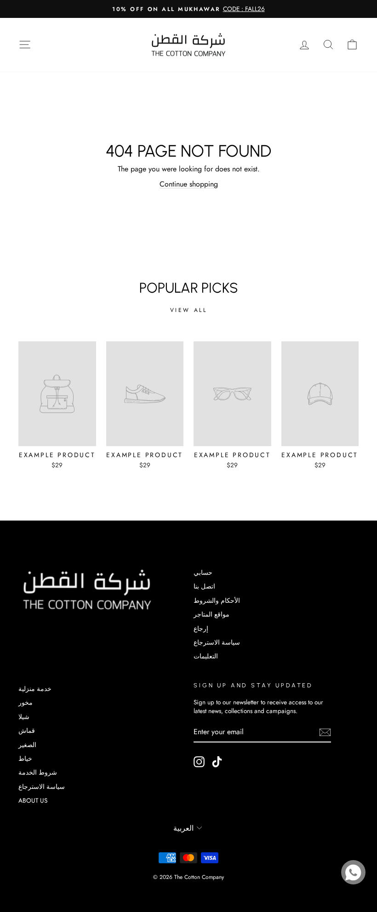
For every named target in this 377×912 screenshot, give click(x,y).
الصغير (27, 744)
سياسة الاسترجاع (217, 642)
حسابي (203, 572)
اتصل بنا (204, 586)
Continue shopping (189, 184)
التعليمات (206, 656)
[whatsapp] (353, 872)
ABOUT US (32, 800)
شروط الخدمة (37, 772)
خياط (25, 758)
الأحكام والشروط (217, 600)
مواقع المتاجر (211, 614)
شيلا (23, 716)
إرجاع (201, 628)
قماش (26, 730)
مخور (25, 702)
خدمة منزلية (34, 688)
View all (188, 310)
